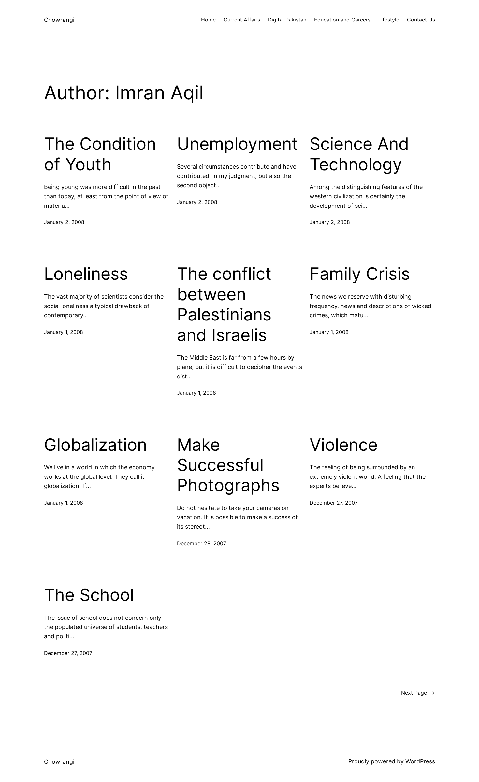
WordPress (420, 761)
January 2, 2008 (64, 222)
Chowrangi (59, 19)
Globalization (95, 445)
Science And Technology (359, 154)
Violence (344, 445)
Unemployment (237, 144)
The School (89, 595)
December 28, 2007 (201, 543)
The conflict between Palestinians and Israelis (224, 304)
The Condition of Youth (100, 154)
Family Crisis (360, 274)
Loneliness (86, 274)
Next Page (418, 693)
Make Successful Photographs (228, 465)
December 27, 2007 (334, 502)
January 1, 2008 (63, 332)
